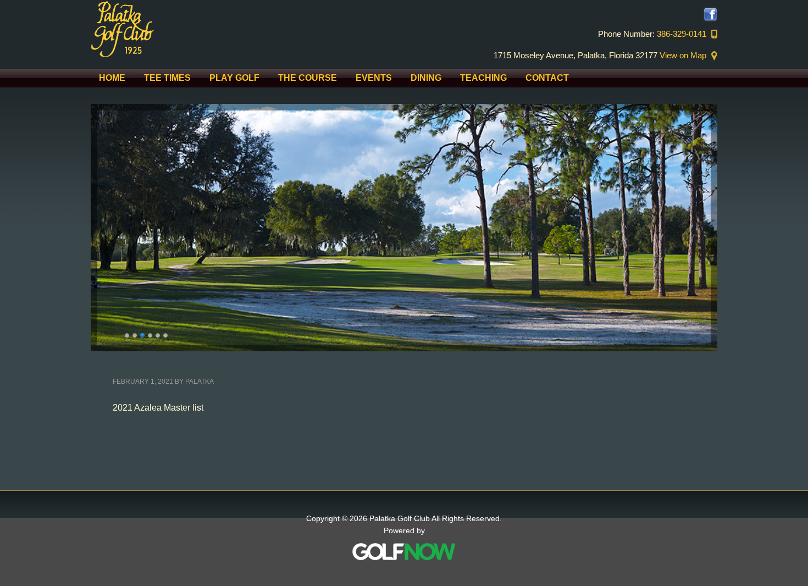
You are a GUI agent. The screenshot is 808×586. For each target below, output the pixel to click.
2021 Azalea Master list (158, 407)
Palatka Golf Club (184, 28)
